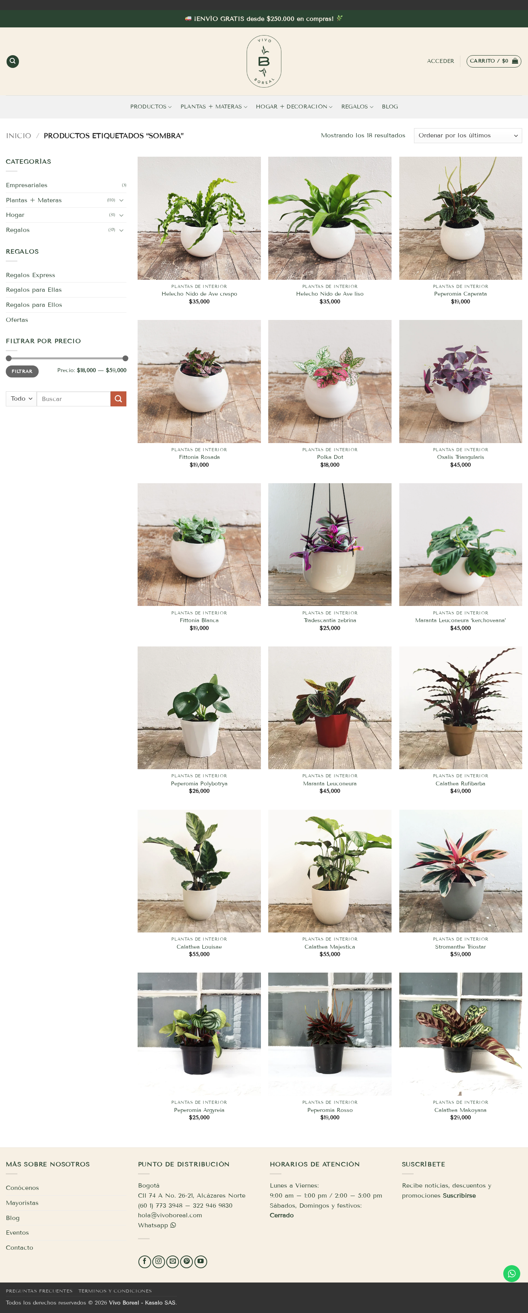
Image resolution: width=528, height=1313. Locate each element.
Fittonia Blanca (199, 620)
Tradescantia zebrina (330, 620)
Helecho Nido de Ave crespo (199, 294)
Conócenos (22, 1187)
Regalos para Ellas (34, 289)
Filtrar (22, 371)
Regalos (354, 106)
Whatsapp (153, 1225)
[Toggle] (121, 200)
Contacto (19, 1247)
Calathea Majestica (330, 947)
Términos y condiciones (115, 1291)
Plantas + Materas (211, 106)
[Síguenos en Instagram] (158, 1261)
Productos (148, 106)
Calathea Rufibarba (460, 783)
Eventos (17, 1232)
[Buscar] (13, 61)
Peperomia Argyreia (199, 1110)
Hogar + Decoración (291, 106)
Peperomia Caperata (460, 294)
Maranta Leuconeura (330, 783)
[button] (494, 61)
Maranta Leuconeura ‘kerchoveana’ (460, 620)
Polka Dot (330, 457)
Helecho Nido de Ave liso (330, 294)
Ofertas (17, 319)
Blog (390, 106)
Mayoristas (22, 1202)
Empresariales (27, 185)
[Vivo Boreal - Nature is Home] (264, 61)
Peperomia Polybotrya (199, 783)
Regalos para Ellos (34, 304)
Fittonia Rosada (199, 457)
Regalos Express (30, 275)
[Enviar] (118, 398)
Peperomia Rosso (330, 1110)
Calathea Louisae (199, 947)
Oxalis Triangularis (460, 457)
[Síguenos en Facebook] (144, 1261)
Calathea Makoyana (460, 1110)
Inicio (18, 136)
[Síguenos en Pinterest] (186, 1261)
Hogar (15, 214)
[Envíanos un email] (172, 1261)
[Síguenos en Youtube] (200, 1261)
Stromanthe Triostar (460, 947)
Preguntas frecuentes (39, 1291)
